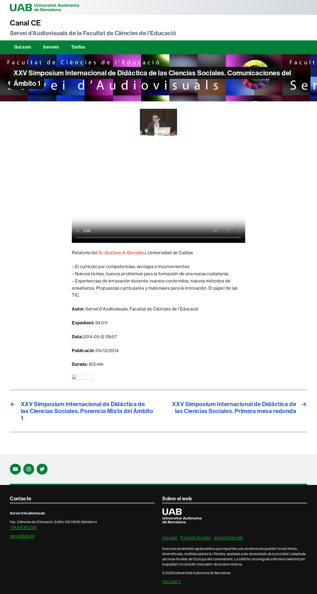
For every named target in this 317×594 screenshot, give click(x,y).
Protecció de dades (195, 537)
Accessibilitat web (228, 537)
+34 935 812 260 (23, 527)
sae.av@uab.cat (22, 536)
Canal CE (25, 23)
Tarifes (78, 47)
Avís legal (169, 537)
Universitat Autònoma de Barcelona (44, 7)
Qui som (22, 47)
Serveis (51, 47)
